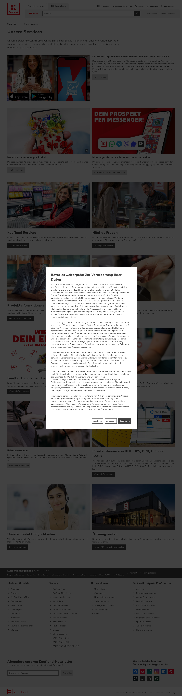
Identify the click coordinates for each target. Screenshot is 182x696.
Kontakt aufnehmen (17, 547)
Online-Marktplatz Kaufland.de (152, 583)
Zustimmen (125, 421)
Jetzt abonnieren (16, 170)
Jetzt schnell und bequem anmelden (109, 172)
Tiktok (142, 678)
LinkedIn (164, 671)
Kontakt (171, 14)
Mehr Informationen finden (21, 318)
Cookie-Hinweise (148, 693)
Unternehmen (151, 14)
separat (68, 295)
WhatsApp (156, 678)
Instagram (156, 671)
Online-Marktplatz (36, 6)
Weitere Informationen (19, 391)
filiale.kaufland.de (18, 583)
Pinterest (171, 671)
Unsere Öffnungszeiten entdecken (109, 547)
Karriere (163, 14)
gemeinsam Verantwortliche (89, 295)
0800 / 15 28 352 (44, 570)
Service (53, 583)
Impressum (120, 693)
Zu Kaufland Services (18, 245)
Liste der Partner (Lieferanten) (99, 409)
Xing (149, 671)
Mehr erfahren (100, 77)
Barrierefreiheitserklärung (165, 693)
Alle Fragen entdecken (103, 245)
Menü (35, 13)
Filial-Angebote (58, 6)
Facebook (135, 671)
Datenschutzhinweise (133, 693)
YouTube (142, 671)
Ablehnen (97, 421)
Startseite (11, 24)
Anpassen (110, 421)
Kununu (135, 678)
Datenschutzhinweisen (61, 366)
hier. (97, 366)
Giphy (149, 678)
